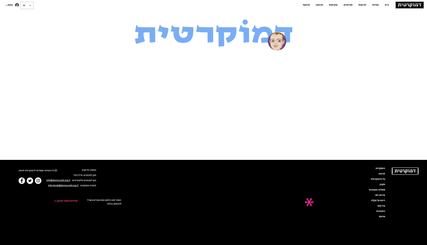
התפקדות (380, 168)
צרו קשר (381, 206)
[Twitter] (30, 180)
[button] (375, 5)
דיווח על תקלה (378, 200)
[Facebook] (22, 180)
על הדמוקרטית (378, 179)
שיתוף (382, 216)
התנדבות (380, 211)
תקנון (382, 184)
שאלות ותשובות (377, 189)
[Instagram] (38, 180)
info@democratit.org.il (58, 180)
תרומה (381, 173)
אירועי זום (380, 195)
